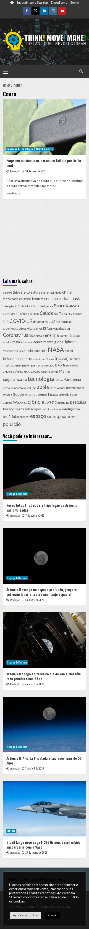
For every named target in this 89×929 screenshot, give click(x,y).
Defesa (11, 831)
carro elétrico (11, 292)
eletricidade (10, 313)
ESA (46, 328)
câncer (56, 409)
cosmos (25, 358)
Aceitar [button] (52, 916)
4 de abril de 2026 (34, 684)
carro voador (57, 388)
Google (18, 394)
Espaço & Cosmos (17, 494)
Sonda (54, 371)
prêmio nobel (75, 388)
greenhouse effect (14, 328)
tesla (16, 342)
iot (22, 342)
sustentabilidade (51, 292)
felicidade (72, 365)
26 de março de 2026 (36, 852)
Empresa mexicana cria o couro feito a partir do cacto (43, 163)
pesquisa (78, 402)
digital (69, 351)
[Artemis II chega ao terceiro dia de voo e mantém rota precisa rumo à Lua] (44, 640)
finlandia (10, 358)
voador (7, 342)
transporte (42, 365)
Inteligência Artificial (15, 306)
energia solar (67, 394)
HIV (70, 314)
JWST (49, 402)
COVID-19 (20, 321)
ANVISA (74, 306)
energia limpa (25, 365)
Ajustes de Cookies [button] (26, 916)
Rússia (59, 380)
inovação (64, 358)
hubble (55, 298)
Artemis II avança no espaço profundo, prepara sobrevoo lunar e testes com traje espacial (41, 592)
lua (25, 380)
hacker (77, 314)
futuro (39, 299)
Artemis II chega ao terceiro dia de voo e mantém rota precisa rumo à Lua (43, 676)
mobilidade (10, 299)
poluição (12, 424)
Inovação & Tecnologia (20, 149)
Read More (13, 193)
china (67, 292)
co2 (51, 321)
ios (56, 314)
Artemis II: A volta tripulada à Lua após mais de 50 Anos (43, 760)
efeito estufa (30, 292)
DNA (32, 335)
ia (33, 298)
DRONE (60, 365)
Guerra (45, 371)
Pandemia (72, 379)
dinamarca (40, 322)
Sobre (74, 2)
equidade (33, 314)
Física (53, 394)
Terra (63, 313)
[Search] (81, 71)
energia (52, 335)
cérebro (25, 299)
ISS (25, 402)
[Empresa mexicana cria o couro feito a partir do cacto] (44, 126)
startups (42, 394)
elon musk (70, 298)
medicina (9, 365)
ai (68, 328)
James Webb (13, 402)
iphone (70, 342)
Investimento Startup (32, 2)
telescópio (33, 409)
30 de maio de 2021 (35, 171)
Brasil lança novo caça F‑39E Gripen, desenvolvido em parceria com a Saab (43, 844)
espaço (38, 416)
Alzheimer (34, 328)
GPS (46, 298)
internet (31, 394)
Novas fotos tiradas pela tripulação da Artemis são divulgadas (41, 507)
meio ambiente (36, 350)
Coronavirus (15, 335)
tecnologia (41, 378)
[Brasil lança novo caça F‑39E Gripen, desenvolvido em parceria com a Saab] (44, 808)
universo (8, 371)
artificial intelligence (41, 306)
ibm (73, 417)
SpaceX (61, 305)
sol (58, 322)
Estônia (22, 314)
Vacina (19, 371)
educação (32, 371)
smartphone (58, 416)
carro (63, 335)
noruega (66, 322)
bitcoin (40, 335)
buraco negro (13, 409)
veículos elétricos (43, 359)
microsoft (22, 417)
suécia (28, 342)
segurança (12, 379)
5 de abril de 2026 (34, 600)
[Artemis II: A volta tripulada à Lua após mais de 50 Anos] (44, 724)
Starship (31, 388)
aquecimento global (48, 342)
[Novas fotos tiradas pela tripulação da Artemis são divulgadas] (44, 471)
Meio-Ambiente (44, 149)
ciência (36, 401)
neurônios (20, 387)
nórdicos (74, 335)
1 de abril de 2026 (34, 768)
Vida (77, 359)
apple (43, 387)
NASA (56, 349)
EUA (6, 322)
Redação (15, 171)
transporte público (14, 351)
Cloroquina (62, 402)
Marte (64, 371)
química (47, 409)
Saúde (47, 313)
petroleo (8, 388)
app (52, 365)
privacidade (57, 328)
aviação (7, 394)
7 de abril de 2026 (34, 515)
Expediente (59, 2)
